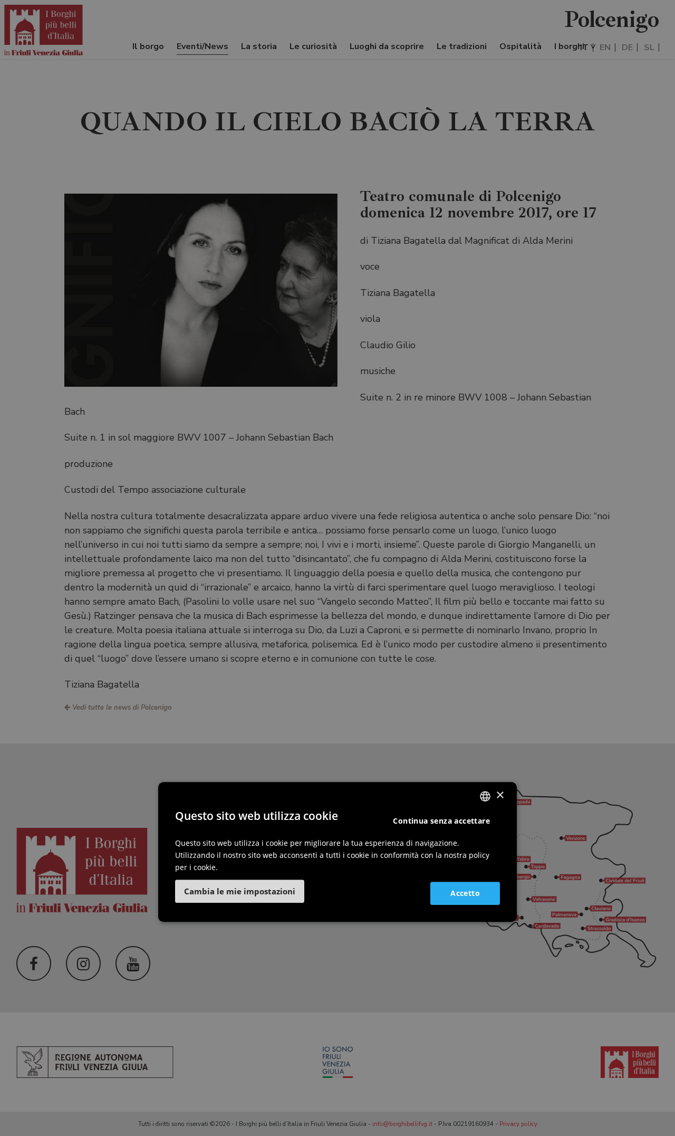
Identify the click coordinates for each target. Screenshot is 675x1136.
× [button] (500, 795)
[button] (239, 891)
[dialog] (337, 852)
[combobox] (485, 796)
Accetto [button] (465, 893)
